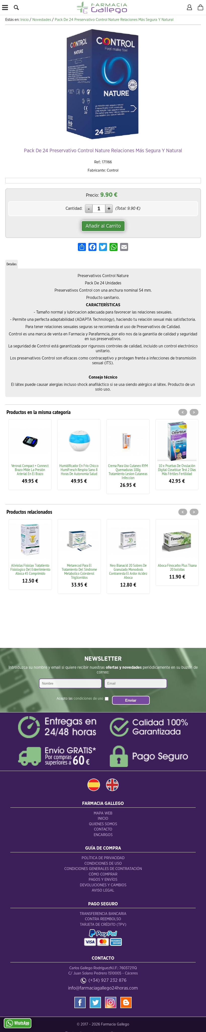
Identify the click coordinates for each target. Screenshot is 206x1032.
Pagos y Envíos (103, 880)
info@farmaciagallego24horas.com (103, 988)
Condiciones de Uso (103, 863)
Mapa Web (103, 813)
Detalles (12, 264)
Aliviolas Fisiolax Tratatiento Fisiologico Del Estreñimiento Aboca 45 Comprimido (30, 569)
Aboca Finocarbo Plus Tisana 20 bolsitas (176, 567)
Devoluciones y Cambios (103, 885)
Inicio (103, 818)
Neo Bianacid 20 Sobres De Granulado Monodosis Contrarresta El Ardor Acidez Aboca (128, 571)
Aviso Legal (103, 890)
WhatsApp (21, 1023)
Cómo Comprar (103, 874)
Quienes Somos (103, 824)
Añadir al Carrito (103, 226)
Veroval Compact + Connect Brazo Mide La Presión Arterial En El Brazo (29, 469)
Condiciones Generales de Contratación (103, 869)
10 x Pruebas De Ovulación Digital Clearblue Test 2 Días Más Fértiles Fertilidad (176, 469)
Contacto (103, 829)
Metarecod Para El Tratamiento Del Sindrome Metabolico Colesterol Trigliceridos (78, 571)
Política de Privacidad (103, 858)
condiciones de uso (88, 698)
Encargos (103, 835)
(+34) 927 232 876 (107, 980)
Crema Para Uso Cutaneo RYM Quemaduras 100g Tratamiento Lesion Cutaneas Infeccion (127, 471)
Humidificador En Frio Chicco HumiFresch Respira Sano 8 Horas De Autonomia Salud (78, 469)
